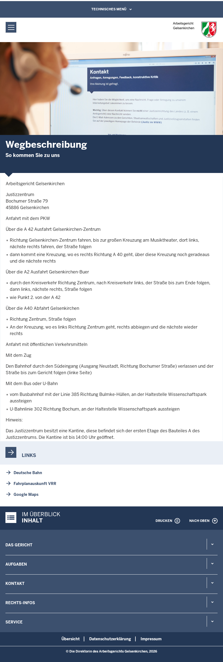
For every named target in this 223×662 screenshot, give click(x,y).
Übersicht (70, 638)
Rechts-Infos (20, 602)
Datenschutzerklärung (110, 638)
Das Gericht (18, 545)
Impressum (151, 638)
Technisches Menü (108, 9)
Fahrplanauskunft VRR (35, 483)
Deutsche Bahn (28, 472)
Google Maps (26, 494)
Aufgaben (16, 564)
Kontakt (14, 583)
